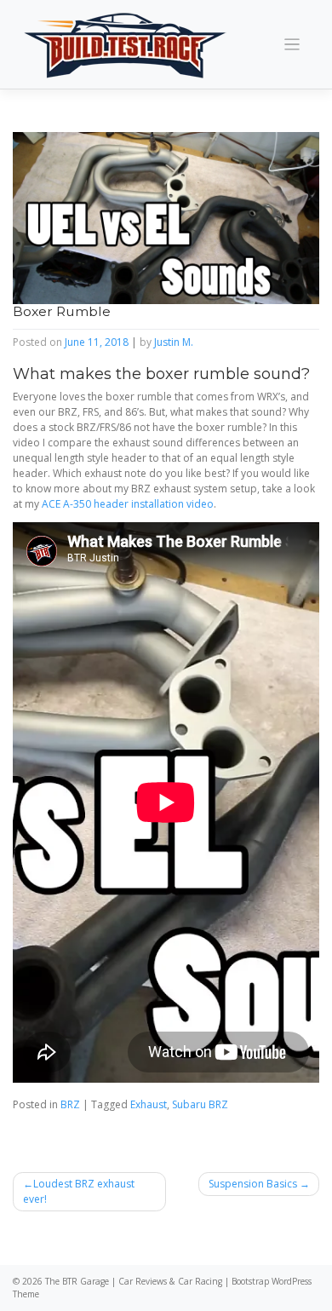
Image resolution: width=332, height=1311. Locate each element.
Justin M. (173, 342)
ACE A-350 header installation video (128, 504)
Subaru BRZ (200, 1104)
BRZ (70, 1104)
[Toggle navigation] (292, 44)
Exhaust (148, 1104)
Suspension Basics (253, 1183)
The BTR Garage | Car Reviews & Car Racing (133, 1281)
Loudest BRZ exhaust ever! (79, 1191)
